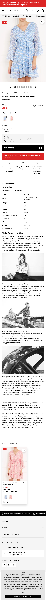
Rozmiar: (5, 125)
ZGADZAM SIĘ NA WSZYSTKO (23, 596)
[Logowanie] (32, 10)
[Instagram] (13, 565)
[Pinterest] (9, 565)
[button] (44, 3)
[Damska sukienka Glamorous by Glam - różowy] (10, 497)
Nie (23, 592)
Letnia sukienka (38, 93)
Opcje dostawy (9, 141)
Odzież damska (19, 93)
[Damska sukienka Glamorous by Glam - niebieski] (5, 497)
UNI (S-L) (7, 502)
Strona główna (7, 93)
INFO (41, 589)
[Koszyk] (42, 10)
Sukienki (28, 93)
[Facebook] (4, 565)
